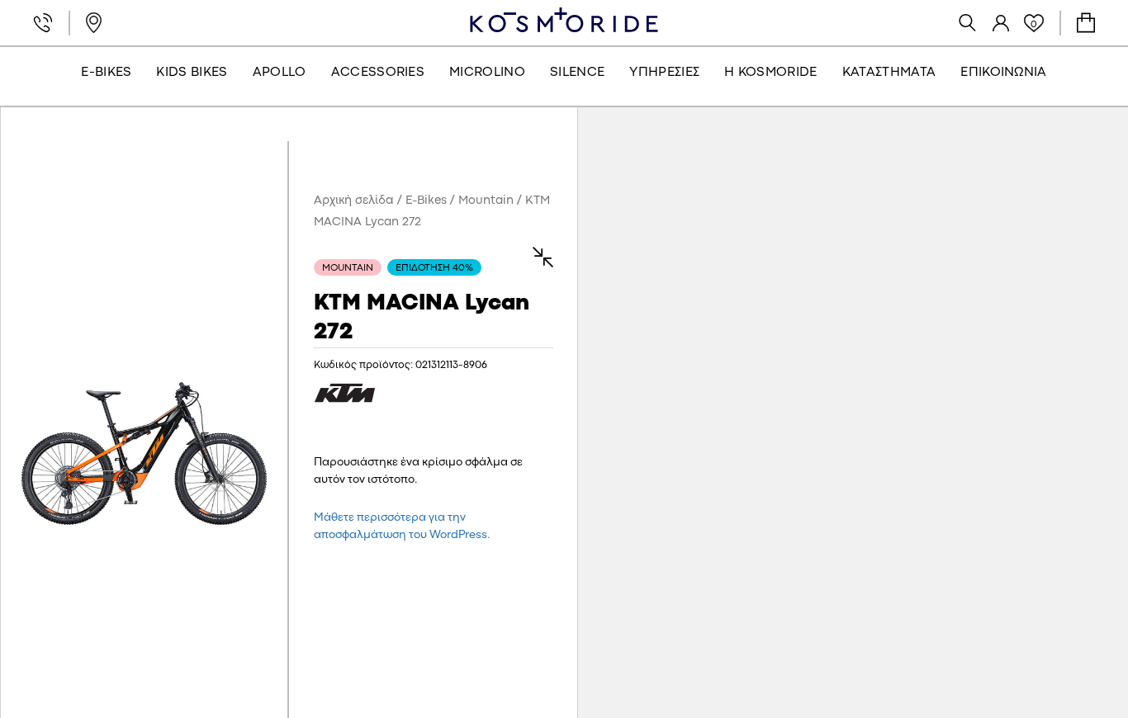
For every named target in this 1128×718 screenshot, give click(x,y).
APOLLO (279, 72)
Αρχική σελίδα (354, 201)
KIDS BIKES (191, 72)
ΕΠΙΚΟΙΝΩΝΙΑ (1003, 72)
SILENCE (577, 72)
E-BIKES (106, 72)
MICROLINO (487, 72)
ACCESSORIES (378, 72)
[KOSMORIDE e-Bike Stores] (564, 19)
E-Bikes (426, 201)
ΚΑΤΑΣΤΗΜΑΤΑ (889, 72)
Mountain (486, 201)
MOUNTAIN (347, 268)
